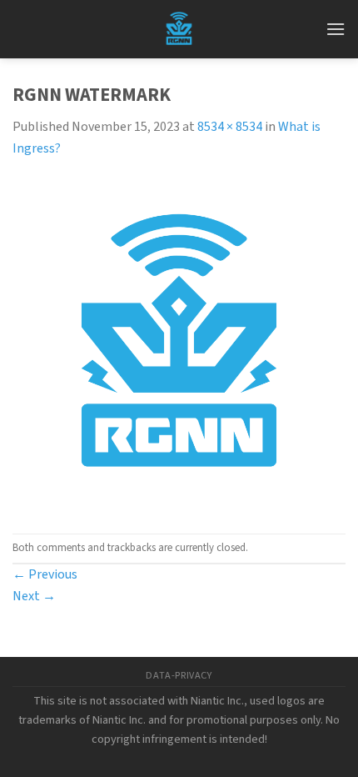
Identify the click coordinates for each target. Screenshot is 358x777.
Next (34, 596)
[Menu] (336, 28)
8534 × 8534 (229, 127)
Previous (44, 574)
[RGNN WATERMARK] (179, 345)
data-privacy (178, 675)
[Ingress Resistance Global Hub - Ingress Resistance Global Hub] (179, 29)
